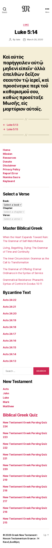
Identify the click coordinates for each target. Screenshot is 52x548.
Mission (7, 153)
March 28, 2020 (35, 39)
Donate (7, 161)
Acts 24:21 (9, 306)
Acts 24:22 (9, 299)
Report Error (10, 173)
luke (18, 39)
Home (6, 149)
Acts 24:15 (9, 347)
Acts (6, 389)
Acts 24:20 (9, 313)
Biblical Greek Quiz (20, 415)
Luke (26, 25)
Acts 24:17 (9, 333)
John (6, 393)
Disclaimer (9, 165)
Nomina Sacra (11, 177)
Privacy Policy (11, 169)
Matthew (8, 406)
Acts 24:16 (9, 340)
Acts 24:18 (9, 327)
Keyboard (9, 181)
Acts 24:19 (9, 320)
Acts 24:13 (9, 360)
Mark (6, 401)
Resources (9, 157)
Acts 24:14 (9, 354)
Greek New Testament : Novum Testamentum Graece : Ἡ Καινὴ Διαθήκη (21, 538)
